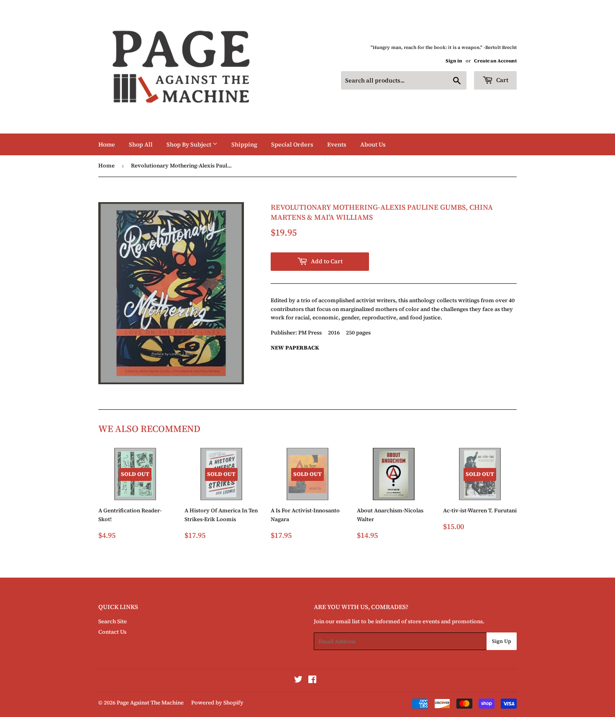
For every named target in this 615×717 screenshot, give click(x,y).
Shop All (141, 144)
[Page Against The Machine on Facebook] (312, 680)
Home (106, 144)
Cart (501, 80)
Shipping (244, 144)
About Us (373, 144)
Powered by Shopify (217, 702)
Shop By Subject (190, 144)
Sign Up (501, 641)
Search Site (112, 621)
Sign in (454, 61)
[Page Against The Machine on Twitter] (298, 680)
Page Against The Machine (150, 702)
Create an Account (495, 61)
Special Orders (292, 144)
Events (336, 144)
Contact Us (112, 631)
